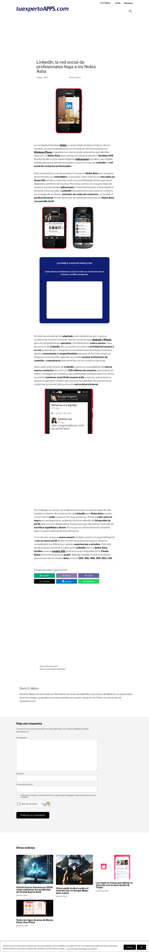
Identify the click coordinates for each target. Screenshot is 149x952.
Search (130, 11)
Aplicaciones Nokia (48, 669)
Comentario (22, 738)
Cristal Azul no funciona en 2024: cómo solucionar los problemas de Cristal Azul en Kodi (34, 889)
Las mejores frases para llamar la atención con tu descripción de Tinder (114, 885)
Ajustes (130, 947)
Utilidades (61, 669)
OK (141, 947)
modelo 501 (58, 551)
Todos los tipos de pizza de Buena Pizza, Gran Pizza (34, 921)
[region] (74, 946)
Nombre (20, 774)
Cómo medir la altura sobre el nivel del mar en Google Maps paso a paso (72, 890)
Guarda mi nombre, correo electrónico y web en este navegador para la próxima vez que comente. (58, 796)
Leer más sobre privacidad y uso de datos (82, 949)
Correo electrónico (25, 784)
